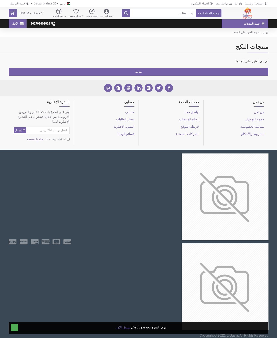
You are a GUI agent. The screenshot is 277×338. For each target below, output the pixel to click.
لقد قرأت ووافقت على (46, 139)
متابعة (138, 71)
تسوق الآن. (123, 327)
